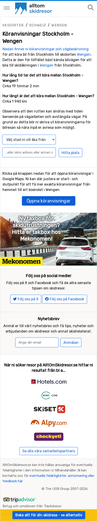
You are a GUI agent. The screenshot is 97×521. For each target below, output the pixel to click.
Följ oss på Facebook (66, 299)
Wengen (59, 25)
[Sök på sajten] (90, 7)
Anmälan (71, 342)
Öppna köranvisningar (49, 201)
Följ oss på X (27, 299)
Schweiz (37, 25)
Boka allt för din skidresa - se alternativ (48, 515)
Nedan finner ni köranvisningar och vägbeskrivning (45, 49)
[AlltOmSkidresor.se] (34, 8)
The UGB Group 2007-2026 (66, 489)
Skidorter (13, 25)
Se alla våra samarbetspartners (48, 451)
